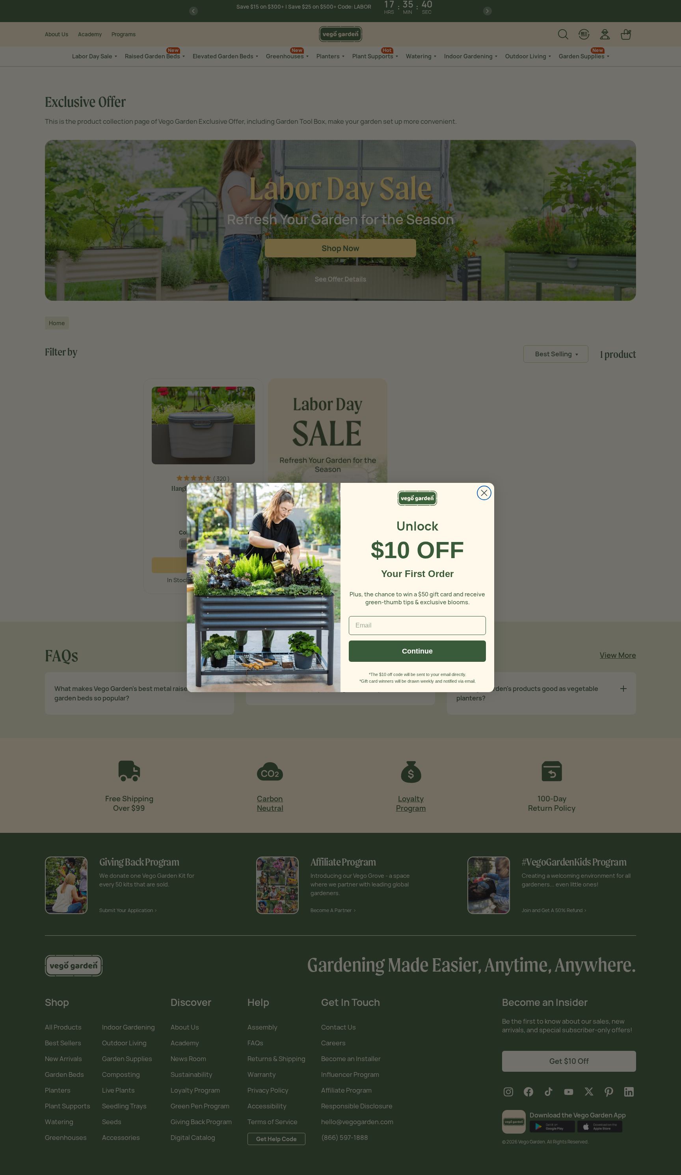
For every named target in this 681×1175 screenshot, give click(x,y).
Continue (417, 651)
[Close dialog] (484, 493)
